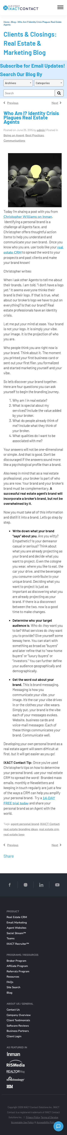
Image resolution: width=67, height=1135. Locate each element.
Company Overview (19, 1015)
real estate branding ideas (21, 829)
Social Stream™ (16, 933)
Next (55, 103)
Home (6, 22)
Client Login (14, 1036)
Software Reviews (18, 1026)
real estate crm (49, 829)
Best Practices (34, 135)
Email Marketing (17, 922)
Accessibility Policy (46, 1122)
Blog (13, 22)
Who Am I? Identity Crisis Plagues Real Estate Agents (32, 23)
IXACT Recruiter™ (18, 944)
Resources (13, 976)
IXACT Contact (49, 824)
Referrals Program (18, 971)
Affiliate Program (17, 966)
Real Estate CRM (17, 917)
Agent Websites (16, 928)
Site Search (13, 987)
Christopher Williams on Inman (28, 216)
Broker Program (16, 961)
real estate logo (14, 835)
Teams (10, 938)
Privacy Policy (33, 1117)
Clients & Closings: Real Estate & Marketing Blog (30, 43)
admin (41, 130)
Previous (12, 103)
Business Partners (18, 1031)
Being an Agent (14, 135)
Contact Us (13, 1009)
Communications (14, 141)
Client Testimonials (18, 1020)
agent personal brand (25, 824)
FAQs (10, 982)
